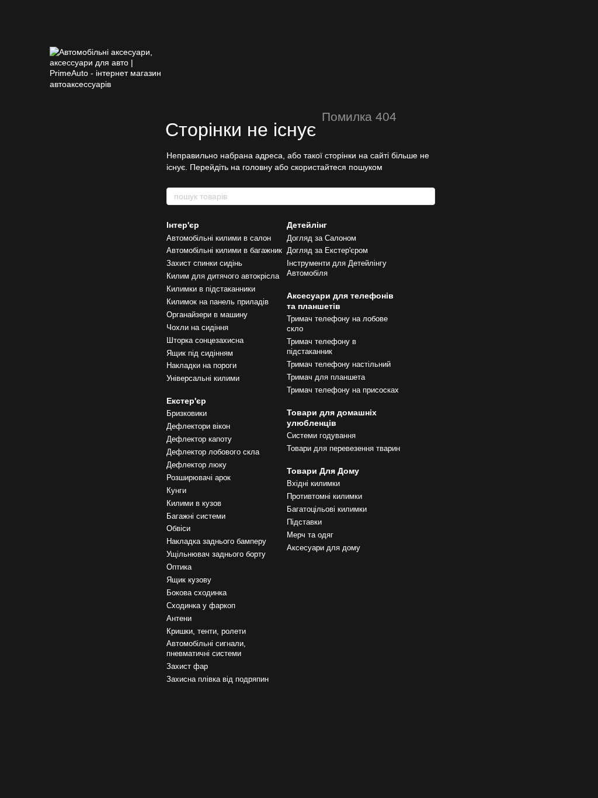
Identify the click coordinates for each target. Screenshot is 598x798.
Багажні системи (195, 516)
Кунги (176, 490)
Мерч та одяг (310, 534)
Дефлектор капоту (199, 439)
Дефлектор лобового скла (212, 451)
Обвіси (178, 528)
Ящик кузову (188, 579)
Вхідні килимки (313, 483)
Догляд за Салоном (321, 238)
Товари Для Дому (323, 471)
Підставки (304, 522)
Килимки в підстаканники (210, 288)
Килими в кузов (193, 503)
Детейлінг (307, 225)
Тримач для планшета (326, 377)
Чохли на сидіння (197, 327)
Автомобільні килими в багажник (224, 250)
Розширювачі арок (198, 477)
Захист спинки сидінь (204, 263)
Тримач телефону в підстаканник (321, 346)
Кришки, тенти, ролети (206, 631)
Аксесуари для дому (323, 547)
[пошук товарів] (425, 196)
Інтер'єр (182, 225)
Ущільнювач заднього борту (216, 554)
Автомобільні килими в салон (218, 238)
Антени (179, 618)
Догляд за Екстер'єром (327, 250)
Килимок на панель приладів (217, 301)
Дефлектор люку (196, 464)
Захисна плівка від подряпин (217, 679)
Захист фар (187, 666)
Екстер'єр (186, 400)
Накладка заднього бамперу (216, 541)
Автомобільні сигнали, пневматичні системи (206, 648)
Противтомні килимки (324, 496)
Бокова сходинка (196, 592)
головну (257, 167)
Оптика (179, 567)
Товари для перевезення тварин (343, 448)
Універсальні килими (202, 378)
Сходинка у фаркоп (200, 605)
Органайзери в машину (207, 314)
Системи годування (321, 435)
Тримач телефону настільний (339, 364)
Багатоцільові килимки (327, 509)
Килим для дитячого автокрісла (222, 276)
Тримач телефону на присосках (343, 390)
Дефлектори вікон (198, 426)
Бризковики (186, 413)
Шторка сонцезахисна (205, 340)
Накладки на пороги (201, 365)
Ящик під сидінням (199, 353)
